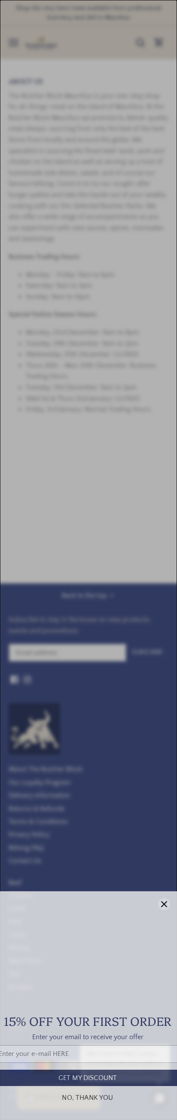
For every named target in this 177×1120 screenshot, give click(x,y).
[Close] (164, 904)
